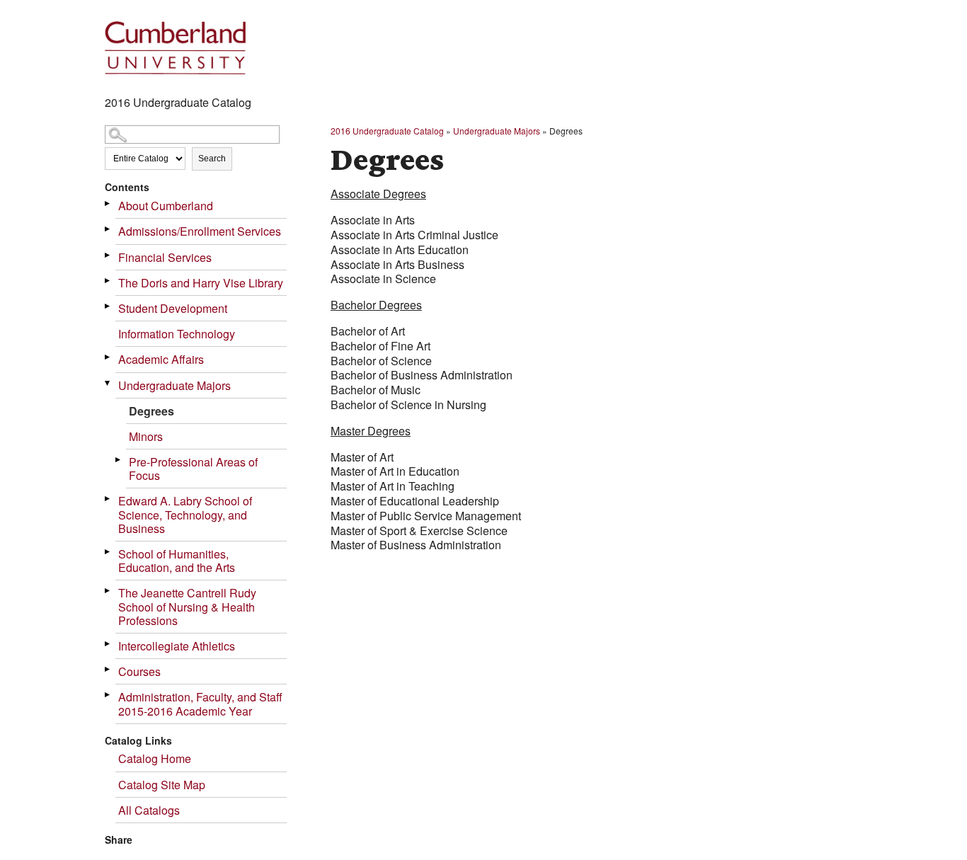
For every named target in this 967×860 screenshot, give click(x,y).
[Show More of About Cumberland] (108, 203)
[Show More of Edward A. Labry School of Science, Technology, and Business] (108, 498)
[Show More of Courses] (108, 669)
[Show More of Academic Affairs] (108, 357)
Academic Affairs (161, 359)
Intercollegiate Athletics (176, 646)
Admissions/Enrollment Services (199, 231)
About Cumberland (165, 205)
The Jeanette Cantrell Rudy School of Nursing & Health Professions (187, 606)
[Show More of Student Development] (108, 306)
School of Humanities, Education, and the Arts (176, 560)
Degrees (151, 411)
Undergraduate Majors (174, 385)
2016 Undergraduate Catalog (387, 131)
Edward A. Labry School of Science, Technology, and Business (185, 514)
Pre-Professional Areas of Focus (193, 468)
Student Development (172, 308)
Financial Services (165, 257)
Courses (139, 671)
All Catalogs (149, 810)
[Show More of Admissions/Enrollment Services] (108, 229)
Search (212, 159)
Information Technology (176, 334)
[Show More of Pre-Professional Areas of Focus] (118, 460)
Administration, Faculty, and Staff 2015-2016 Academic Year (200, 703)
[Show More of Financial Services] (108, 255)
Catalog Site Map (161, 784)
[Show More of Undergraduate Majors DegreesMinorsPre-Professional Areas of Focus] (108, 383)
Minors (146, 436)
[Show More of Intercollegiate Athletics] (108, 644)
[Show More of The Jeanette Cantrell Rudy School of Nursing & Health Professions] (108, 590)
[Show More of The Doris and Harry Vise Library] (108, 280)
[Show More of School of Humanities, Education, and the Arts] (108, 552)
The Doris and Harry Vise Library (200, 283)
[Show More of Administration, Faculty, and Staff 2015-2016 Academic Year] (108, 695)
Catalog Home (154, 758)
